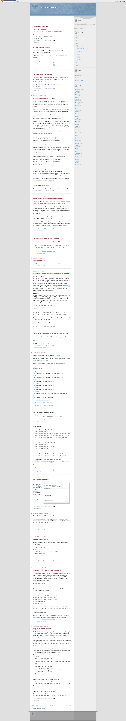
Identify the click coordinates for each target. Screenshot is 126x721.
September (79, 53)
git (76, 114)
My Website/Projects (80, 73)
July (78, 54)
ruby (38, 42)
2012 (77, 38)
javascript (78, 124)
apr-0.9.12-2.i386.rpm (42, 400)
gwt (77, 118)
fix (76, 113)
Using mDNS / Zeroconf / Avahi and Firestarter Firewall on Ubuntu (51, 273)
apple (77, 92)
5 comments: (49, 228)
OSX (77, 138)
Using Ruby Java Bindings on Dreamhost (44, 98)
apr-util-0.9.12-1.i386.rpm (44, 402)
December (79, 46)
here (37, 340)
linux (38, 347)
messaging (78, 132)
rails (38, 90)
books (77, 94)
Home (51, 705)
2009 (77, 43)
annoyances (79, 89)
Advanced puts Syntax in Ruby (41, 539)
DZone (77, 77)
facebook (39, 508)
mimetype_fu (47, 635)
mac (77, 127)
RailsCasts (78, 78)
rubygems (78, 149)
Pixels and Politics (49, 7)
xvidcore (37, 391)
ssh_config (78, 153)
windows (44, 347)
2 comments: (49, 180)
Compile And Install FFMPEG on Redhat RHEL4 (46, 355)
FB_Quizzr (35, 491)
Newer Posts (34, 705)
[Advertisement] (41, 20)
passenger (78, 140)
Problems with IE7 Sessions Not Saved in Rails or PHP (47, 198)
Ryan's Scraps (79, 80)
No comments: (49, 40)
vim (77, 162)
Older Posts (68, 705)
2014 (77, 35)
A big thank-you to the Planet (41, 185)
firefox (77, 111)
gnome (77, 116)
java (38, 66)
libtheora (37, 383)
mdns (41, 347)
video (77, 160)
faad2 (36, 375)
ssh (77, 151)
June (78, 56)
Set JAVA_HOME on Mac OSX (41, 47)
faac (36, 371)
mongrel (42, 620)
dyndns (78, 105)
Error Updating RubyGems (40, 26)
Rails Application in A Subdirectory (42, 74)
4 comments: (49, 251)
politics (77, 141)
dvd (77, 103)
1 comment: (48, 190)
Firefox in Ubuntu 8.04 (39, 260)
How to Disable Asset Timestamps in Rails (44, 516)
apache (38, 620)
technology (78, 156)
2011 (77, 40)
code (77, 95)
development (79, 102)
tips (77, 157)
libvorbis (37, 387)
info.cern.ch (78, 75)
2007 (77, 62)
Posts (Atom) (41, 708)
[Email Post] (54, 40)
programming (40, 230)
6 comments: (49, 469)
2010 (77, 42)
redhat (44, 471)
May (78, 57)
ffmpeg (38, 471)
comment (78, 97)
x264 (36, 395)
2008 (77, 45)
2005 (77, 65)
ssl (77, 154)
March (78, 59)
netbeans (78, 137)
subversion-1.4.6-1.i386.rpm (44, 405)
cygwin (77, 99)
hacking (78, 119)
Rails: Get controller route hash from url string (46, 238)
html (77, 121)
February (79, 60)
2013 (77, 37)
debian (77, 100)
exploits (78, 106)
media (77, 130)
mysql (77, 135)
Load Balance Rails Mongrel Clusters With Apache (47, 570)
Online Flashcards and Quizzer (41, 479)
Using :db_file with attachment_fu (42, 628)
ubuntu (77, 159)
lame (36, 379)
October (79, 51)
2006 (77, 64)
